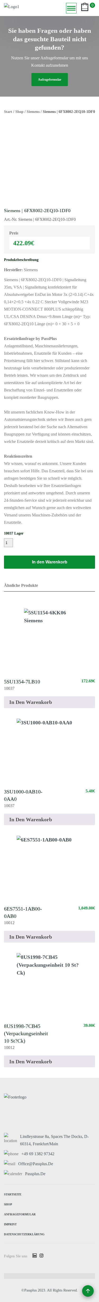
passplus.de (35, 1174)
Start (8, 112)
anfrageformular (49, 79)
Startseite (12, 1194)
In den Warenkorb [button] (30, 702)
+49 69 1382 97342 (37, 1154)
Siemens (33, 112)
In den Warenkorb (49, 562)
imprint (10, 1224)
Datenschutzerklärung (24, 1234)
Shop (19, 112)
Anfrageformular (20, 1214)
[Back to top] (88, 1291)
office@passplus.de (35, 1164)
